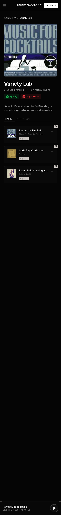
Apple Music (32, 96)
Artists (7, 17)
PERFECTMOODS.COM (30, 5)
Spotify (13, 96)
